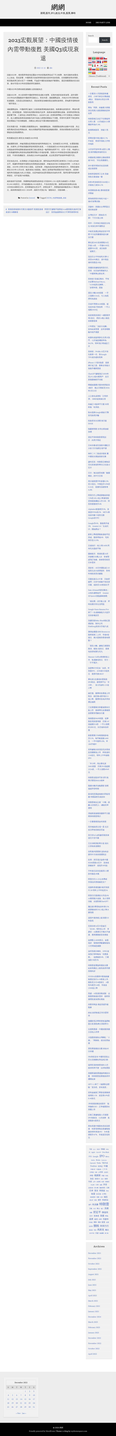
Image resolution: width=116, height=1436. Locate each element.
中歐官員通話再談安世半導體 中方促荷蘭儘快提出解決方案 (99, 234)
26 (12, 1407)
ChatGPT (98, 1152)
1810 (98, 1149)
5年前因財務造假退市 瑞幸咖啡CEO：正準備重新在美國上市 (99, 1106)
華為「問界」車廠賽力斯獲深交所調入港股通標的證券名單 (99, 110)
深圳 (101, 1197)
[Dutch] (90, 61)
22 (25, 1403)
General (32, 198)
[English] (94, 61)
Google (95, 1156)
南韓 (106, 1179)
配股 (103, 1222)
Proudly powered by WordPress (42, 1431)
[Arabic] (94, 58)
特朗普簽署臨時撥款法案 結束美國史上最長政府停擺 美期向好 (100, 968)
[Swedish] (102, 69)
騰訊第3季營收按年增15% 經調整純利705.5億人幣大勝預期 (99, 909)
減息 (106, 1197)
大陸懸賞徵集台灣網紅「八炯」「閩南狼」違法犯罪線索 (99, 1040)
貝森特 (106, 1219)
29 (25, 1407)
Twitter (93, 1166)
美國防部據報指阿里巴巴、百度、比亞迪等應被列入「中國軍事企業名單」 (99, 270)
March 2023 (93, 1322)
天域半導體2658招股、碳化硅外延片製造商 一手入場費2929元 (99, 307)
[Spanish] (98, 69)
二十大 (104, 1169)
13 (17, 1399)
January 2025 (93, 1311)
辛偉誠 (91, 1222)
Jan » (24, 1413)
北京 (102, 1179)
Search (91, 35)
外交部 (92, 1185)
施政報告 (102, 1188)
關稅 (96, 1225)
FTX (90, 1156)
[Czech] (105, 58)
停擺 (103, 1175)
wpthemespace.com (79, 1431)
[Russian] (94, 69)
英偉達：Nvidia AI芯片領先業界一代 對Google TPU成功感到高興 (98, 354)
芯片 (91, 1216)
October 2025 (93, 1263)
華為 (106, 1216)
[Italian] (94, 65)
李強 (107, 1191)
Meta (107, 1157)
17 (34, 1399)
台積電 (98, 1182)
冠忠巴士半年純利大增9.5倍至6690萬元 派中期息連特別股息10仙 (98, 259)
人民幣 (100, 1172)
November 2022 (94, 1343)
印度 (90, 1181)
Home (88, 22)
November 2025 (94, 1258)
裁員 (96, 1219)
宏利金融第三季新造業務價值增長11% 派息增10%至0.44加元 (99, 1095)
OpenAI (93, 1163)
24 (34, 1403)
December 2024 (94, 1317)
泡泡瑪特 (92, 1197)
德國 (101, 1185)
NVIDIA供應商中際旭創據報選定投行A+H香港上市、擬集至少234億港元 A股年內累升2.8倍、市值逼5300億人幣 (99, 982)
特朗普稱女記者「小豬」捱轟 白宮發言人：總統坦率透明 (99, 805)
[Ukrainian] (90, 72)
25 (8, 1407)
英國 (102, 1215)
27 (17, 1407)
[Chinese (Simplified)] (98, 58)
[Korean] (102, 65)
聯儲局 (105, 1212)
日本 (91, 1190)
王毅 (90, 1208)
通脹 (95, 1222)
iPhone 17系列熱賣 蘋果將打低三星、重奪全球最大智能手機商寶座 (99, 365)
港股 (95, 1200)
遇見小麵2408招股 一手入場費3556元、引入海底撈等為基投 (98, 296)
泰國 (98, 1197)
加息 (92, 1178)
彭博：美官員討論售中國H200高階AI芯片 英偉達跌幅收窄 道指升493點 (98, 862)
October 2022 (93, 1348)
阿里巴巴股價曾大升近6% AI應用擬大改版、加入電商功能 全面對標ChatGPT (99, 898)
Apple (93, 1152)
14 (21, 1399)
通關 (99, 1222)
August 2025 (93, 1274)
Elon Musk (105, 1152)
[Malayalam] (105, 65)
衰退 (64, 198)
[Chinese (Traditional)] (102, 58)
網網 (58, 7)
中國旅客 (98, 1169)
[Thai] (105, 69)
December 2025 (94, 1253)
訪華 (100, 1219)
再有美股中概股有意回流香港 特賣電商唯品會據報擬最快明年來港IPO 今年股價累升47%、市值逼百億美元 (99, 1132)
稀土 (98, 1208)
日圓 (107, 1188)
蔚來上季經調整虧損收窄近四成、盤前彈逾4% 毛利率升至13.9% (99, 537)
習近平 (97, 1212)
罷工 (102, 1208)
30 (30, 1407)
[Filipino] (98, 61)
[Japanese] (98, 65)
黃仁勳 (106, 1233)
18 (8, 1403)
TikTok (105, 1163)
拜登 (105, 1184)
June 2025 (92, 1285)
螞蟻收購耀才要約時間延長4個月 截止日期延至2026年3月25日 (99, 388)
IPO (101, 1156)
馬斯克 (100, 1229)
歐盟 (93, 1193)
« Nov (18, 1413)
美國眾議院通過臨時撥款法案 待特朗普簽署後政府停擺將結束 (99, 1076)
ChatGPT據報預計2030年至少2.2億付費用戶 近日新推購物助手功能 (98, 376)
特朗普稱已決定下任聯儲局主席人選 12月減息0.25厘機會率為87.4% (99, 121)
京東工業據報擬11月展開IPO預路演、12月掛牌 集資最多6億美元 (99, 1117)
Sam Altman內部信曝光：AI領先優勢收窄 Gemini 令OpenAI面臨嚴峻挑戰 (98, 593)
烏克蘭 (95, 1204)
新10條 (96, 1188)
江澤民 (104, 1194)
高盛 (97, 1233)
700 (90, 1149)
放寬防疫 (90, 1188)
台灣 (94, 1182)
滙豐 (99, 1200)
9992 (107, 1149)
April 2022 (92, 1354)
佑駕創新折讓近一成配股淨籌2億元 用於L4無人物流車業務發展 (99, 318)
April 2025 (92, 1295)
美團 (91, 1212)
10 (34, 1395)
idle (51, 68)
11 (8, 1399)
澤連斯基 (105, 1200)
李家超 (102, 1190)
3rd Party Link (103, 22)
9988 (103, 1149)
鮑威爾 (102, 1233)
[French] (102, 61)
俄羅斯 (97, 1175)
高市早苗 (91, 1233)
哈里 (103, 1182)
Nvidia (98, 1160)
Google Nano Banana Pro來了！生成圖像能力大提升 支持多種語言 (100, 612)
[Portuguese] (90, 69)
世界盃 (100, 1166)
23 (30, 1403)
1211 (94, 1149)
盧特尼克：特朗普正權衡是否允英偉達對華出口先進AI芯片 (99, 465)
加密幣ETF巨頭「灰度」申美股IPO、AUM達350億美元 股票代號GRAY (99, 671)
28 (21, 1407)
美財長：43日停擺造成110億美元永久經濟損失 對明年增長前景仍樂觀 (99, 571)
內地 (106, 1176)
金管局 (91, 1226)
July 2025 (92, 1279)
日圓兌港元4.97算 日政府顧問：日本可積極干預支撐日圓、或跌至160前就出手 (99, 582)
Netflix (93, 1160)
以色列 (106, 1172)
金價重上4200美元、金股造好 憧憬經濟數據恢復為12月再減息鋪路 (99, 943)
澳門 (89, 1205)
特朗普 (104, 1204)
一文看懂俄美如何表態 (97, 821)
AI (89, 1152)
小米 (97, 1185)
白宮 (94, 1208)
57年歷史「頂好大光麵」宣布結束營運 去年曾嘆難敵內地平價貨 (99, 329)
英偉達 (96, 1216)
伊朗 (91, 1175)
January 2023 (93, 1332)
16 (30, 1399)
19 (12, 1403)
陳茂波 (91, 1230)
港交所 (91, 1200)
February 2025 (94, 1306)
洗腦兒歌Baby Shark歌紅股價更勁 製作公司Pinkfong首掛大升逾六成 (99, 623)
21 (21, 1403)
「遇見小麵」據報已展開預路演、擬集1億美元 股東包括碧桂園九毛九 (99, 648)
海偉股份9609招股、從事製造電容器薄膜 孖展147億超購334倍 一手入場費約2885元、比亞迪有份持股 (98, 724)
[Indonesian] (90, 65)
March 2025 (93, 1301)
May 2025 (92, 1290)
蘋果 (91, 1219)
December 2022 (94, 1338)
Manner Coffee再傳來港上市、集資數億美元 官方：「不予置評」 (99, 660)
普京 (96, 1190)
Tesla (99, 1163)
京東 (96, 1172)
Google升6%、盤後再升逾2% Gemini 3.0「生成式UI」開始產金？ (98, 526)
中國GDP (92, 1169)
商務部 (107, 1182)
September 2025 (95, 1269)
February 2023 (94, 1327)
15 (25, 1399)
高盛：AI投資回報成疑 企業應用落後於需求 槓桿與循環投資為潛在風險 (99, 996)
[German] (105, 61)
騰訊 (107, 1230)
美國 (106, 1208)
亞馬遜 (92, 1172)
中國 (106, 1166)
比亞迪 (98, 1194)
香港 (95, 1230)
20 (17, 1403)
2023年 (49, 198)
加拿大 (97, 1179)
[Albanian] (90, 58)
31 (34, 1407)
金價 (107, 1222)
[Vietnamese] (94, 72)
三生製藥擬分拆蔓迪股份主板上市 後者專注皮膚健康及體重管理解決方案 (99, 710)
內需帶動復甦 (57, 198)
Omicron (104, 1160)
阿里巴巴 (104, 1225)
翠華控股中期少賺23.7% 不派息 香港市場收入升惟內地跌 (99, 141)
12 (12, 1399)
